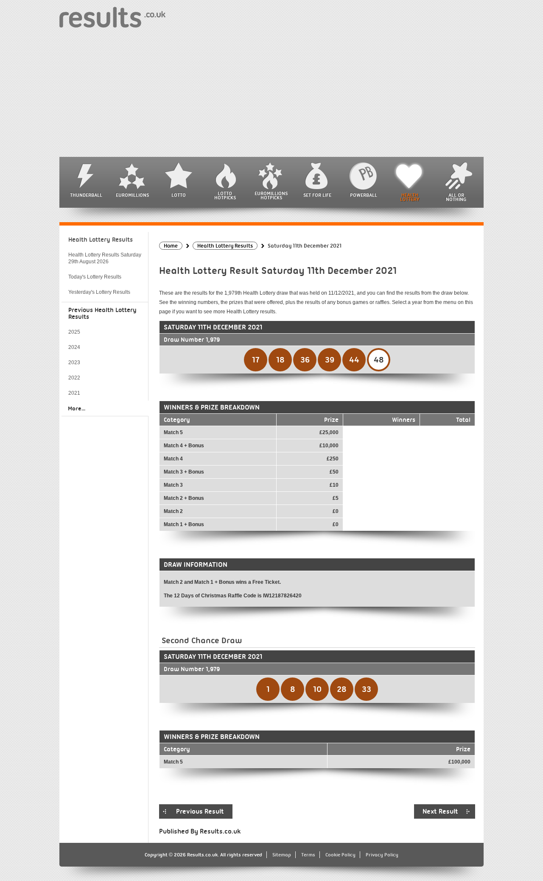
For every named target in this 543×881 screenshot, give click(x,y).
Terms (308, 855)
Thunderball (86, 195)
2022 (74, 378)
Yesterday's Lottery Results (99, 292)
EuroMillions (132, 195)
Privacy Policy (382, 855)
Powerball (363, 195)
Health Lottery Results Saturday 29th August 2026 (104, 258)
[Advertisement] (271, 93)
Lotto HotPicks (225, 195)
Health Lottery (410, 197)
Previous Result (200, 811)
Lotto (178, 195)
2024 (74, 347)
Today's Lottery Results (94, 277)
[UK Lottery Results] (112, 16)
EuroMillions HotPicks (271, 195)
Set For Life (317, 195)
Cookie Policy (340, 855)
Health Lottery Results (100, 239)
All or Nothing (456, 197)
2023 (74, 362)
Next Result (440, 811)
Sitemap (281, 855)
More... (76, 408)
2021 (74, 393)
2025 (74, 332)
